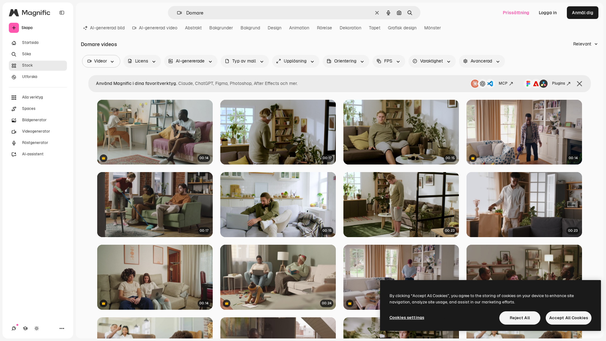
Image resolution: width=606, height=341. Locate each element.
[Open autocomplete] (177, 12)
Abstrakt (193, 28)
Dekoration (350, 28)
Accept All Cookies (568, 317)
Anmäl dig (582, 12)
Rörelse (324, 28)
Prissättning (516, 12)
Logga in (548, 12)
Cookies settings (406, 317)
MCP (503, 83)
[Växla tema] (37, 328)
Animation (299, 28)
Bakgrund (250, 28)
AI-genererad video (158, 28)
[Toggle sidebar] (62, 13)
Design (275, 28)
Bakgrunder (221, 28)
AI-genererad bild (107, 28)
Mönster (432, 28)
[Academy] (25, 328)
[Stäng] (579, 83)
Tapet (374, 28)
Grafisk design (402, 28)
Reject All (520, 317)
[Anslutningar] (14, 328)
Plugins (558, 83)
